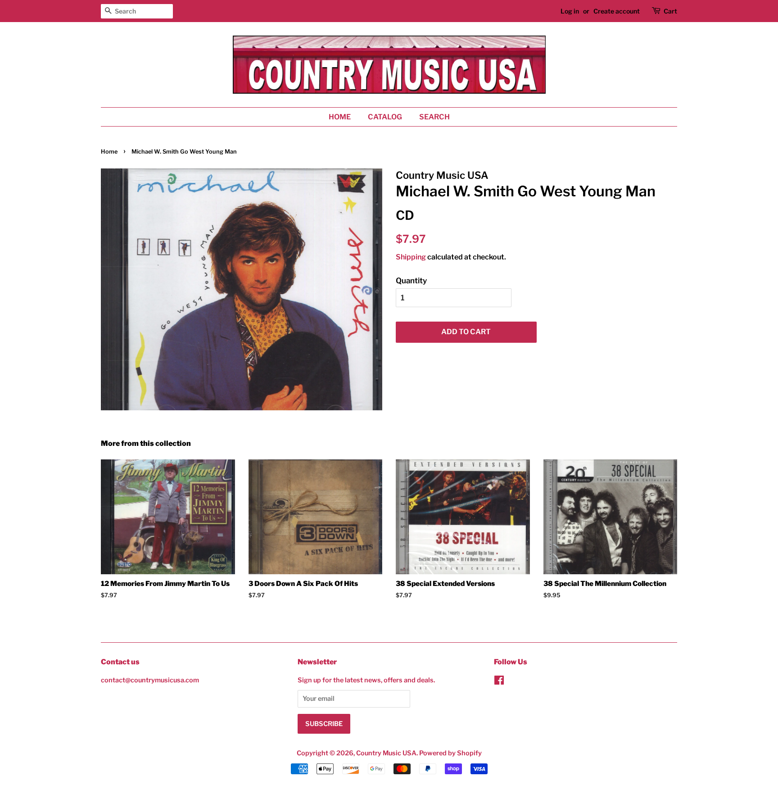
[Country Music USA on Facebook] (499, 682)
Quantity (411, 280)
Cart (670, 11)
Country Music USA (386, 753)
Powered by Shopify (450, 753)
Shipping (411, 257)
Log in (570, 11)
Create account (616, 11)
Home (340, 117)
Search (434, 117)
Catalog (385, 117)
